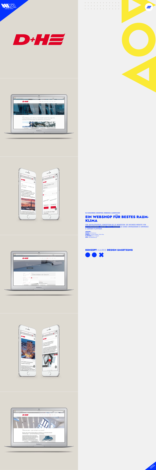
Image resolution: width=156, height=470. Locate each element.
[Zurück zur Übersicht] (101, 254)
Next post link (94, 254)
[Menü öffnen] (149, 7)
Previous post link (87, 254)
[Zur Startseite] (14, 11)
